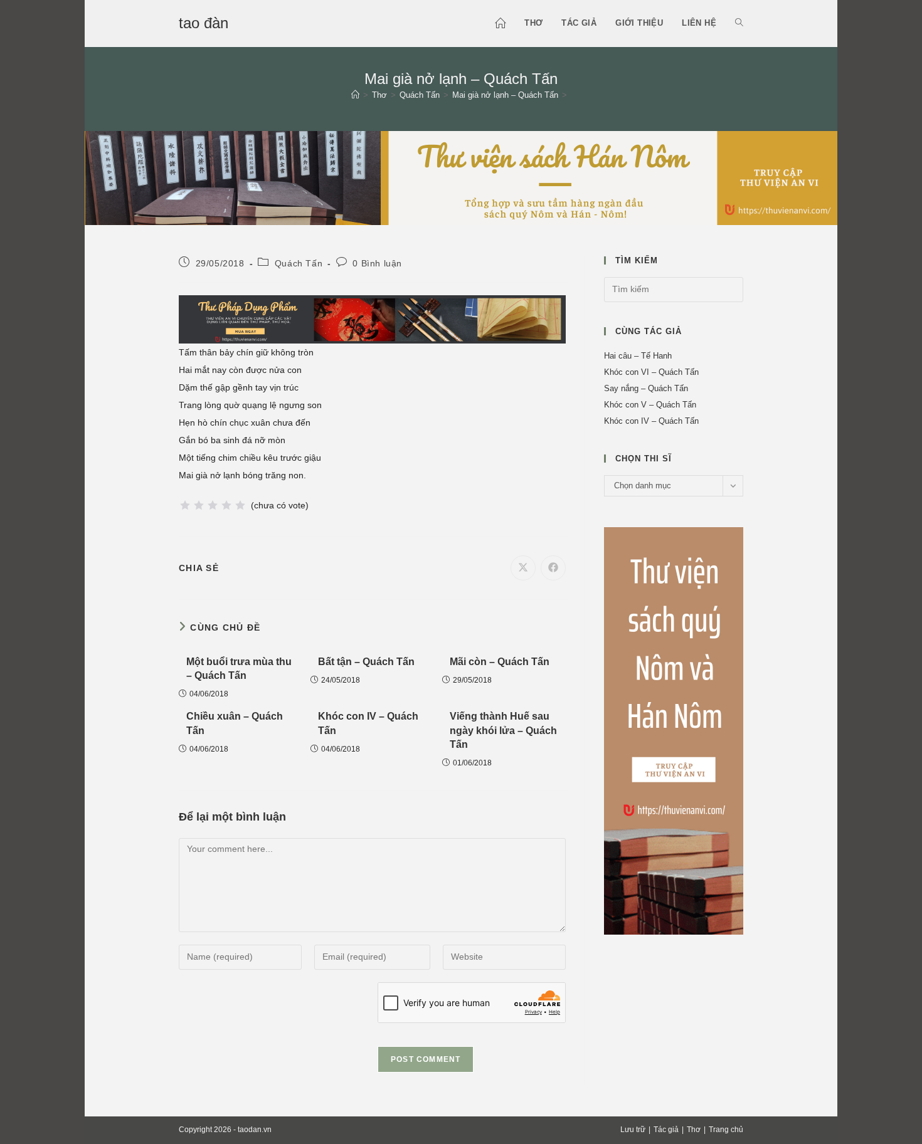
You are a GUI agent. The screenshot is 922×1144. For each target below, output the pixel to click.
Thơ (694, 1129)
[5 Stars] (240, 505)
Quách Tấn (298, 263)
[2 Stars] (199, 505)
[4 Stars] (226, 505)
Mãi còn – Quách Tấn (499, 661)
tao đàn (203, 22)
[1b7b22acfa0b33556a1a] (372, 318)
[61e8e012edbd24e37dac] (673, 730)
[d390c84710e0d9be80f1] (461, 177)
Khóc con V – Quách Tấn (650, 404)
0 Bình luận (377, 263)
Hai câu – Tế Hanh (638, 355)
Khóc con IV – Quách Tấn (368, 723)
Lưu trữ (632, 1129)
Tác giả (666, 1129)
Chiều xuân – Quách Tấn (234, 723)
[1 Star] (185, 505)
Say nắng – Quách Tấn (646, 388)
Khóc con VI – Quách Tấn (651, 372)
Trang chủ (726, 1129)
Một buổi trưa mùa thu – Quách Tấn (239, 668)
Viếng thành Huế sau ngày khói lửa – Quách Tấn (503, 730)
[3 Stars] (212, 505)
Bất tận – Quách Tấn (366, 661)
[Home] (355, 95)
